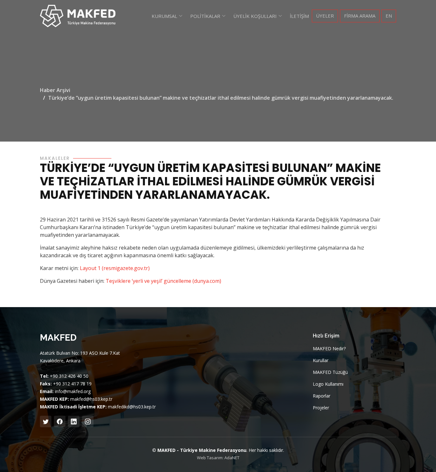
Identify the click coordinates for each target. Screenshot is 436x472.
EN (389, 15)
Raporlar (321, 396)
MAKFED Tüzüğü (330, 372)
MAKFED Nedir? (329, 348)
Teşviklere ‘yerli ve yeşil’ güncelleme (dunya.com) (163, 280)
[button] (167, 16)
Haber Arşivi (55, 90)
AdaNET (231, 457)
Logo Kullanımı (328, 384)
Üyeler (325, 15)
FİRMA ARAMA (359, 15)
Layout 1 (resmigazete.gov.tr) (115, 268)
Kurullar (320, 360)
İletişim (299, 16)
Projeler (321, 408)
